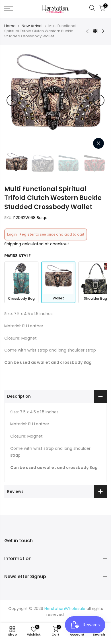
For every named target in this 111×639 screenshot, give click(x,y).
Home (10, 25)
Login (12, 234)
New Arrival (32, 25)
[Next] (98, 100)
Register (27, 234)
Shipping (12, 244)
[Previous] (12, 100)
